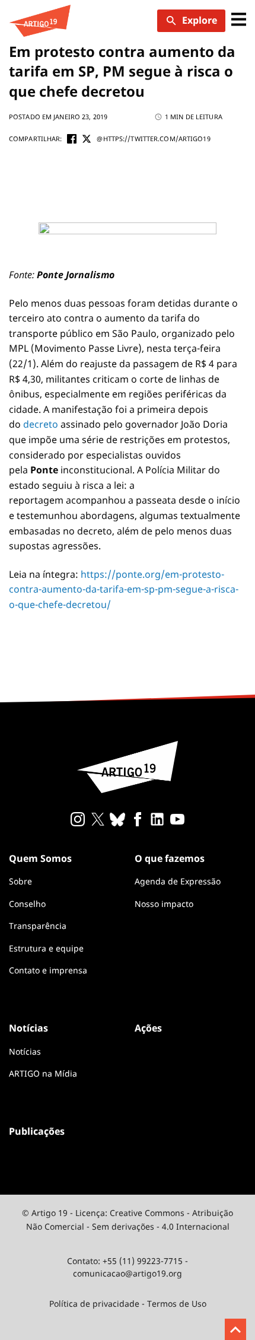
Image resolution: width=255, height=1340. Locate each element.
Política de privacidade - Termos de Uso (127, 1303)
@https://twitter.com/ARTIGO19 (153, 138)
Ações (148, 1028)
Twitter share (86, 139)
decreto (40, 424)
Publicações (37, 1131)
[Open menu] (238, 20)
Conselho (27, 903)
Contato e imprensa (48, 970)
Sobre (20, 881)
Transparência (37, 925)
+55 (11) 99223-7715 (143, 1260)
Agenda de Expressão (178, 881)
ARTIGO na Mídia (43, 1073)
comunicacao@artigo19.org (127, 1273)
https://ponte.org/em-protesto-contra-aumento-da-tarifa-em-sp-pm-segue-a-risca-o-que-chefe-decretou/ (123, 589)
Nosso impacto (164, 903)
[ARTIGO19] (40, 21)
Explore (199, 20)
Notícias (25, 1051)
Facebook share (71, 139)
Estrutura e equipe (46, 948)
